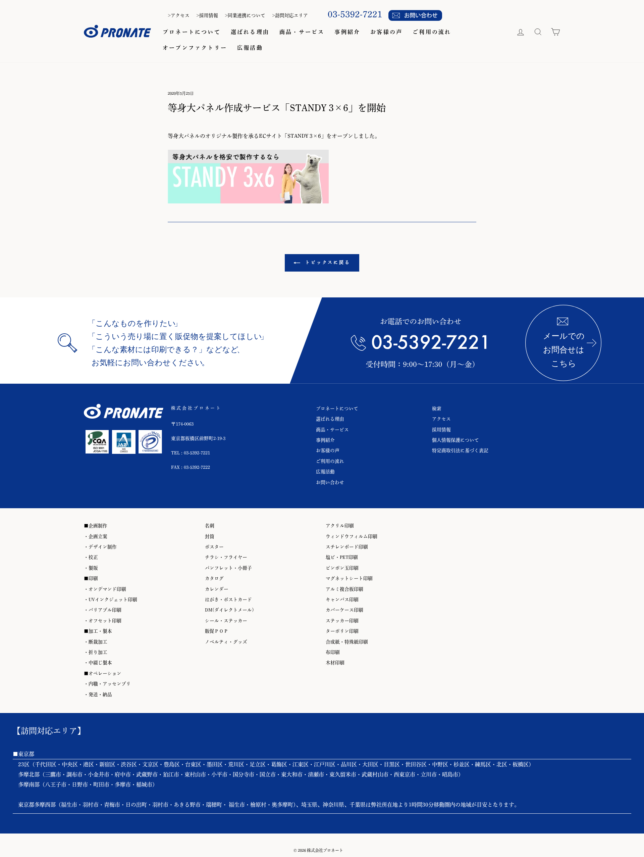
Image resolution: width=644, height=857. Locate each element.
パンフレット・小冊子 (228, 568)
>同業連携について (245, 15)
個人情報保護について (455, 440)
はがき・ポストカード (228, 599)
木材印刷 (335, 662)
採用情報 (441, 429)
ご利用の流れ (432, 32)
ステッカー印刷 (342, 620)
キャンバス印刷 (342, 599)
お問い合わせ (330, 482)
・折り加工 (95, 652)
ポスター (214, 546)
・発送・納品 (98, 694)
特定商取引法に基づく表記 (460, 450)
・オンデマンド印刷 (105, 589)
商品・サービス (301, 32)
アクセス (441, 419)
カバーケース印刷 (344, 610)
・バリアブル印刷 (102, 610)
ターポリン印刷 (342, 631)
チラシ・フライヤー (226, 557)
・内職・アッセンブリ (107, 683)
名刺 (209, 525)
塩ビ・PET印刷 (342, 557)
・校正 (91, 557)
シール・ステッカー (226, 620)
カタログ (214, 578)
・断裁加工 (95, 641)
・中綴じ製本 (98, 662)
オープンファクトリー (195, 47)
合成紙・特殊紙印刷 (347, 641)
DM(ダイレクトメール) (229, 610)
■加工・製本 (98, 631)
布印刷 (333, 652)
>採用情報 (207, 15)
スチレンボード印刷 (347, 546)
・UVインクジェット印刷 (110, 599)
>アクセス (179, 15)
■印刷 (91, 578)
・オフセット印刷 (102, 620)
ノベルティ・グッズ (226, 641)
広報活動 (250, 47)
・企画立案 (95, 536)
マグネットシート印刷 (349, 578)
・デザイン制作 (100, 546)
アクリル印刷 (340, 525)
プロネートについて (192, 32)
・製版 (91, 568)
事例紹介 (347, 32)
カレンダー (216, 589)
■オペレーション (102, 673)
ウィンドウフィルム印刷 (351, 536)
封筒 (209, 536)
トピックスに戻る (327, 262)
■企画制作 (95, 525)
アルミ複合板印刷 (344, 589)
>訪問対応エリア (290, 15)
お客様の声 (386, 32)
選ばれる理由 (250, 32)
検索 (436, 408)
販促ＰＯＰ (216, 631)
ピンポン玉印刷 (342, 568)
